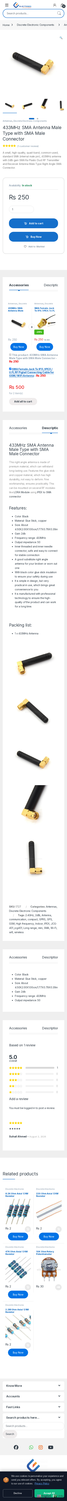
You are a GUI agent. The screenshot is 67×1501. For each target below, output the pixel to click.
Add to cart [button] (28, 1229)
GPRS (42, 919)
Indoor (39, 923)
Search (59, 13)
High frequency (25, 923)
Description (52, 285)
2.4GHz (29, 915)
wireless (19, 932)
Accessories (19, 285)
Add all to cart (23, 401)
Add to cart (36, 223)
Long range (30, 927)
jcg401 (18, 927)
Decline (18, 1493)
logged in (29, 1108)
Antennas (7, 121)
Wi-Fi (53, 927)
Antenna (46, 915)
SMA (46, 927)
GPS (49, 919)
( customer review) (28, 146)
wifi (11, 932)
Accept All (49, 1493)
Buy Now (36, 236)
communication (17, 919)
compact (33, 919)
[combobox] (28, 13)
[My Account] (55, 5)
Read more (58, 1287)
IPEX (46, 923)
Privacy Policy (42, 1483)
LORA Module (21, 492)
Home (6, 24)
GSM (12, 923)
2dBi (37, 915)
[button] (61, 38)
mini (40, 927)
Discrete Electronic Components (35, 24)
